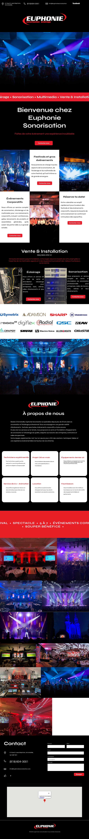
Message (50, 762)
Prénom (50, 743)
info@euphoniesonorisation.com (59, 3)
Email (49, 750)
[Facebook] (11, 776)
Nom (68, 743)
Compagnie (51, 756)
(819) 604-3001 (33, 4)
